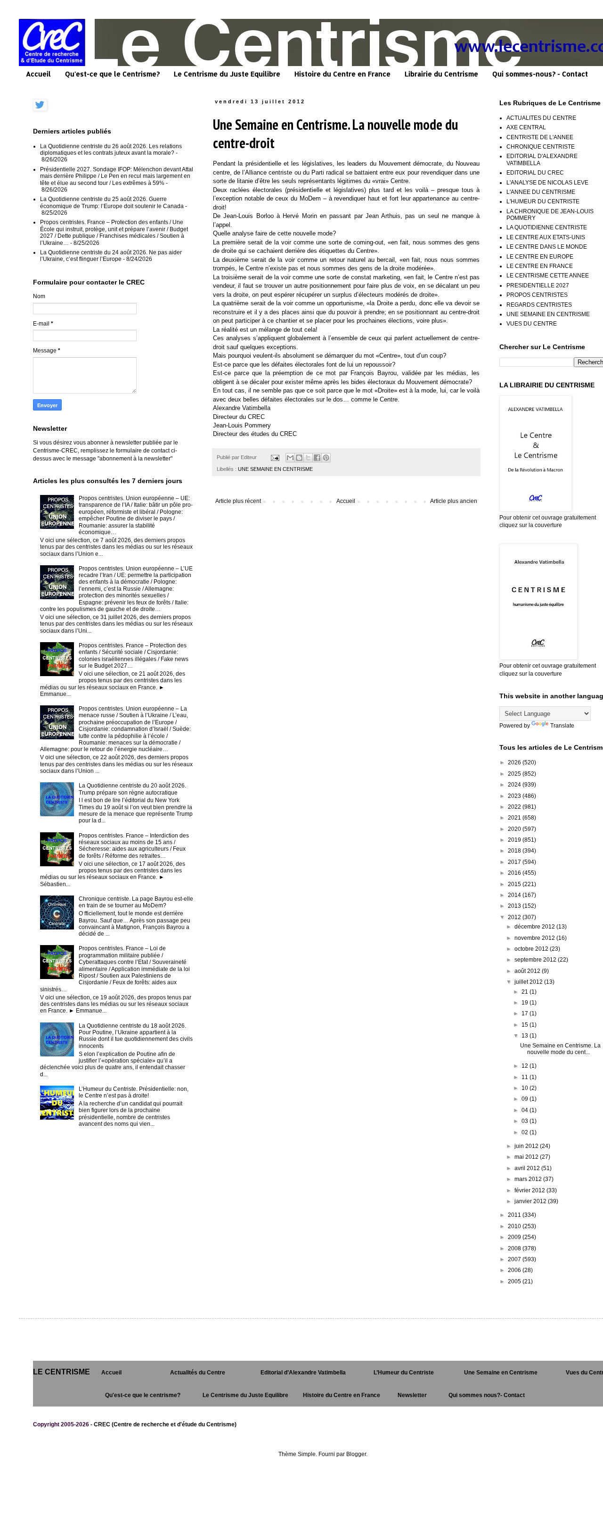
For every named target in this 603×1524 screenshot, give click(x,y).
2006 (515, 1270)
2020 (515, 829)
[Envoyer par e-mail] (290, 457)
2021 (515, 817)
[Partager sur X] (308, 457)
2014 (515, 895)
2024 (515, 784)
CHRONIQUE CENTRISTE (540, 146)
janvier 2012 (531, 1201)
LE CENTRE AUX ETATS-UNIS (545, 237)
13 (526, 1035)
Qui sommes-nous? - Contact (540, 74)
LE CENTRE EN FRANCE (539, 266)
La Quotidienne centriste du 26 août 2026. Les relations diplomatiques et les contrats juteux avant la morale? (111, 149)
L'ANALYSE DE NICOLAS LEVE (547, 182)
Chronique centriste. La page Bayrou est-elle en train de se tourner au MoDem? (136, 902)
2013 (515, 906)
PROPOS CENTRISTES (537, 295)
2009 (515, 1237)
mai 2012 (527, 1157)
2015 (515, 884)
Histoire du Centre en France (342, 74)
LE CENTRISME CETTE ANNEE (547, 275)
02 (526, 1132)
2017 (515, 862)
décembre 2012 (535, 926)
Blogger (356, 1454)
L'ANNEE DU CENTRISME (540, 192)
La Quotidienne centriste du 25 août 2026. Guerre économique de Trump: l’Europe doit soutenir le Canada (112, 202)
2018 (515, 850)
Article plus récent (238, 501)
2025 (515, 773)
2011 (515, 1215)
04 (526, 1110)
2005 (515, 1281)
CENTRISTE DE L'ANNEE (539, 137)
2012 (515, 917)
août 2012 (528, 971)
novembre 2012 (535, 938)
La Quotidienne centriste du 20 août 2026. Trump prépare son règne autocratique (132, 788)
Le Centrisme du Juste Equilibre (227, 74)
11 (526, 1077)
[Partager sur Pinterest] (326, 457)
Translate (562, 725)
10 (526, 1088)
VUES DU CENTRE (531, 323)
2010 (515, 1226)
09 (526, 1099)
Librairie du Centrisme (441, 74)
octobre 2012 (532, 949)
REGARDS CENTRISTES (539, 304)
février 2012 (530, 1190)
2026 (515, 762)
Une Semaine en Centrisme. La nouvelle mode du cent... (560, 1048)
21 (526, 991)
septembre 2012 (536, 959)
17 (526, 1013)
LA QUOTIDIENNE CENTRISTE (546, 227)
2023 (515, 796)
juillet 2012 (529, 982)
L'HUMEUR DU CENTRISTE (542, 201)
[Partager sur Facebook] (317, 457)
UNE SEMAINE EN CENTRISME (275, 469)
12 (526, 1066)
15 (526, 1025)
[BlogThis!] (299, 457)
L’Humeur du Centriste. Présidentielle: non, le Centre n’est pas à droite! (133, 1092)
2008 (515, 1248)
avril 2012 (527, 1168)
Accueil (38, 74)
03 (526, 1121)
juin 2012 (527, 1146)
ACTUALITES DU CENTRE (541, 118)
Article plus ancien (453, 501)
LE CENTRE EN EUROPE (539, 256)
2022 (515, 807)
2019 (515, 840)
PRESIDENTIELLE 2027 (537, 285)
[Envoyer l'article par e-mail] (275, 457)
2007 (515, 1259)
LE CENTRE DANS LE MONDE (546, 246)
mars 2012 (528, 1179)
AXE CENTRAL (526, 127)
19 (526, 1002)
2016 (515, 873)
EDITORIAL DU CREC (535, 172)
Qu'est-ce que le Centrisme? (112, 74)
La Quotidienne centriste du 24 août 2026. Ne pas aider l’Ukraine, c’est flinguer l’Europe (111, 255)
